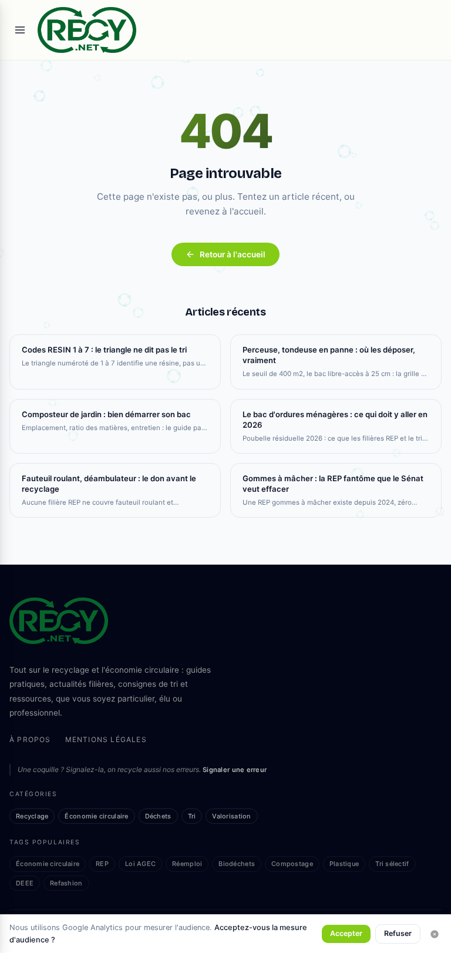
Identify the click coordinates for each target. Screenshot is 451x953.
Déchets (158, 816)
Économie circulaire (96, 816)
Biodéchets (236, 864)
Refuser (398, 933)
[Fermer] (435, 934)
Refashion (66, 883)
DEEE (24, 883)
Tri (192, 816)
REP (102, 864)
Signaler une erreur (235, 770)
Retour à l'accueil (232, 254)
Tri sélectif (392, 864)
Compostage (292, 864)
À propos (30, 739)
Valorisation (231, 816)
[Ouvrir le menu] (20, 30)
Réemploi (187, 864)
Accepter (346, 933)
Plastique (344, 864)
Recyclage (32, 816)
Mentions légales (106, 739)
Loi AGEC (140, 864)
